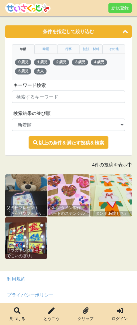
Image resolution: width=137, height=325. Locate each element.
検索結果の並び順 (32, 113)
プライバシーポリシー (30, 295)
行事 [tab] (68, 49)
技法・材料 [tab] (91, 49)
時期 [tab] (46, 49)
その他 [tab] (114, 49)
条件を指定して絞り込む (68, 31)
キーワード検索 (29, 85)
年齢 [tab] (23, 49)
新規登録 (120, 8)
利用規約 (16, 279)
